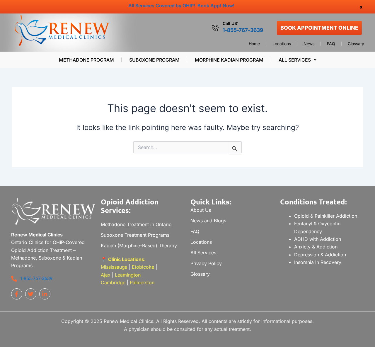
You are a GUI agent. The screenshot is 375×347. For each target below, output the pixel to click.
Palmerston (142, 282)
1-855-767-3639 (243, 30)
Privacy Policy (206, 263)
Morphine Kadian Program (229, 59)
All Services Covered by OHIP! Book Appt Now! (181, 6)
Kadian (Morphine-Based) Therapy (139, 245)
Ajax (105, 275)
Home (254, 44)
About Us (200, 210)
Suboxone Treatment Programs (135, 235)
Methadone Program (86, 59)
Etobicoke (143, 267)
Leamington (128, 275)
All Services (295, 59)
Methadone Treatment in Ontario (136, 224)
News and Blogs (208, 221)
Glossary (356, 44)
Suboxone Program (154, 59)
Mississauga (115, 267)
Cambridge (113, 282)
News (309, 44)
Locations (281, 44)
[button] (297, 59)
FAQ (331, 44)
